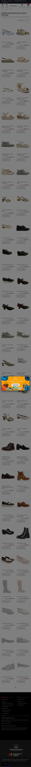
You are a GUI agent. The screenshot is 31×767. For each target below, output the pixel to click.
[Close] (29, 376)
